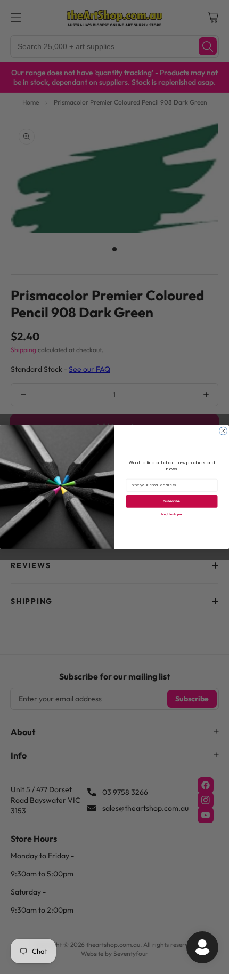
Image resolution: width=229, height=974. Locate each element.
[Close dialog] (223, 431)
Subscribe (171, 501)
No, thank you (171, 514)
